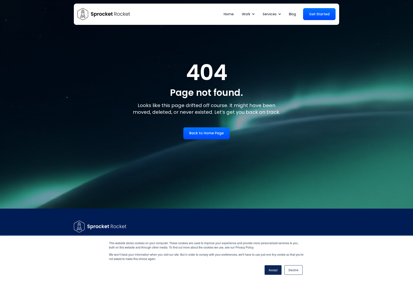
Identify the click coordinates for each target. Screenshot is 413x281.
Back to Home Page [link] (206, 133)
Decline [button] (293, 270)
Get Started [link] (319, 14)
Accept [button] (273, 270)
